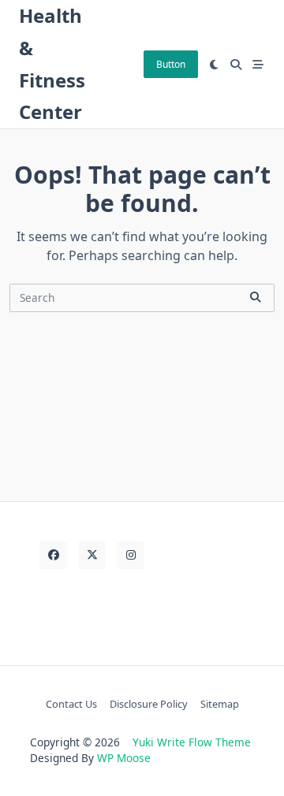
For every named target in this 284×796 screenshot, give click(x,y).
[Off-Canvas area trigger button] (258, 65)
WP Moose (124, 757)
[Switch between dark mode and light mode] (214, 65)
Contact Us (71, 704)
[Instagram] (130, 555)
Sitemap (219, 704)
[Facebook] (53, 555)
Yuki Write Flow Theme (192, 742)
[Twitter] (92, 555)
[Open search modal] (235, 65)
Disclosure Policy (149, 704)
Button (170, 64)
